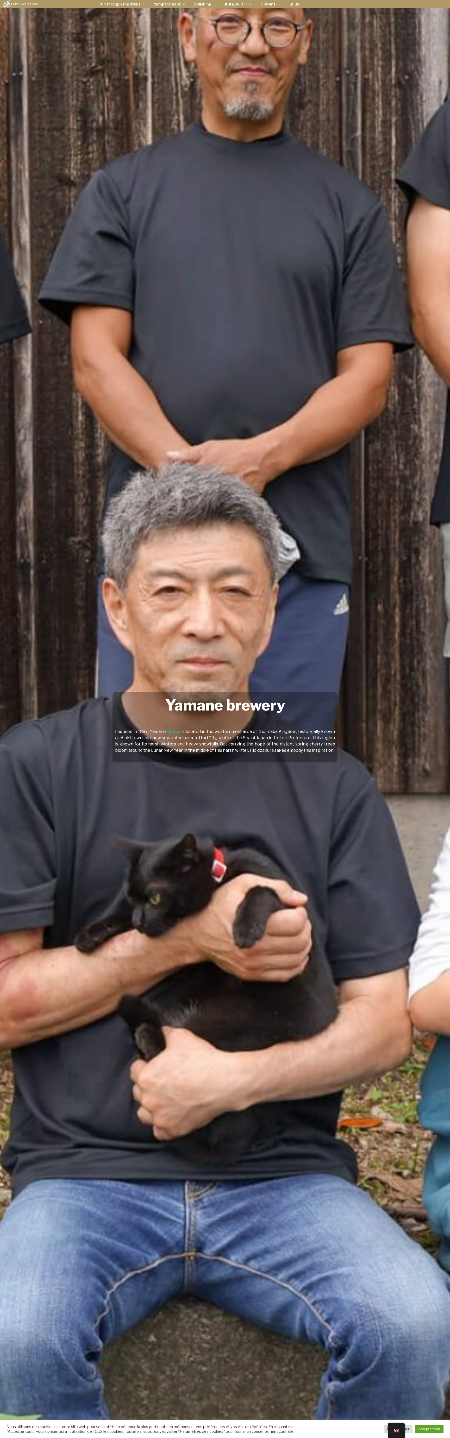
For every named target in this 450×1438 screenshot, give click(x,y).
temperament (167, 4)
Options (268, 4)
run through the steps (120, 4)
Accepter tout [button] (429, 1429)
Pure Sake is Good (24, 4)
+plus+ (295, 4)
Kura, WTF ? (236, 4)
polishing (202, 4)
